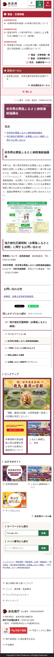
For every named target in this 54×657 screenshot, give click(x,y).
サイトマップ (12, 601)
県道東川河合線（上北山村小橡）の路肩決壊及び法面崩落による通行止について (28, 47)
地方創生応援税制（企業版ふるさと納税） (28, 324)
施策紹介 (43, 562)
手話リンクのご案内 (41, 630)
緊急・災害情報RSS (40, 58)
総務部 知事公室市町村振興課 (19, 296)
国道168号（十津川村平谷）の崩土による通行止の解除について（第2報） (27, 34)
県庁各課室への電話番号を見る (20, 639)
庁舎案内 (10, 645)
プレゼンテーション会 (17, 334)
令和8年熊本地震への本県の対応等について (27, 23)
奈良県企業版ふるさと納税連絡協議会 (24, 133)
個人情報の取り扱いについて (19, 583)
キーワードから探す (17, 526)
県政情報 (19, 562)
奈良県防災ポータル (40, 85)
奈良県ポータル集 (43, 516)
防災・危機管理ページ (39, 62)
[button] (31, 4)
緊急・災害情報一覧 (40, 55)
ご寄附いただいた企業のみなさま (21, 348)
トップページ (8, 562)
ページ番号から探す (17, 541)
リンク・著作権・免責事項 (18, 589)
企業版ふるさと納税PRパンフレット (23, 362)
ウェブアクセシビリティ (17, 595)
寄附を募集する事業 (16, 355)
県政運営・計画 (31, 562)
